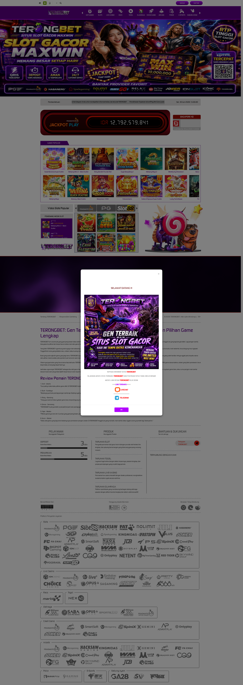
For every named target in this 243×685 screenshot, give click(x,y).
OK (121, 409)
